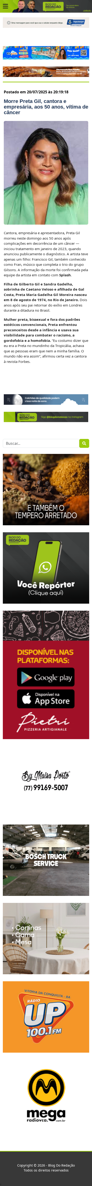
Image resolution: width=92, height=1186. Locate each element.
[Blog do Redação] (46, 6)
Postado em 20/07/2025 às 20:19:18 (36, 92)
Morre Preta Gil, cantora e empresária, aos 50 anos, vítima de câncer (46, 106)
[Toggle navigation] (5, 6)
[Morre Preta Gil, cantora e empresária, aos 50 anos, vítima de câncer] (46, 173)
